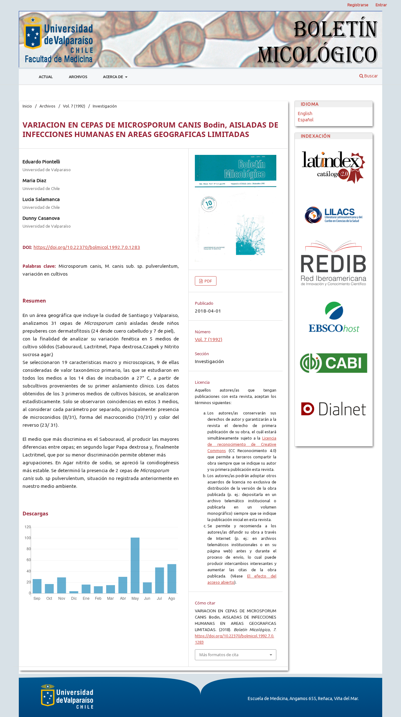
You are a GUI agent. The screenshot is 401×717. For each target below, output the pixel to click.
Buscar (370, 75)
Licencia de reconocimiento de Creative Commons (241, 444)
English (305, 113)
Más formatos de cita (218, 654)
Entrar (381, 5)
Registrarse (357, 5)
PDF (208, 281)
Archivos (78, 77)
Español (306, 119)
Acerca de (113, 77)
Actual (46, 77)
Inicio (27, 106)
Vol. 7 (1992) (74, 106)
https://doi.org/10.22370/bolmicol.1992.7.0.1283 (87, 247)
